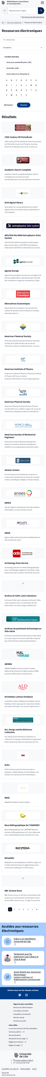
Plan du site (5, 1073)
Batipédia (9, 858)
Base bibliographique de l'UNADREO (22, 825)
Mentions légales (25, 1069)
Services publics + (15, 1032)
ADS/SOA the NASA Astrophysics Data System (23, 236)
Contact (34, 1069)
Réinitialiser (8, 105)
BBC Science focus (13, 890)
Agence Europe (12, 271)
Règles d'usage (15, 1045)
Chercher (23, 105)
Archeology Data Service (16, 563)
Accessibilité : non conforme (10, 1069)
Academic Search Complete (18, 170)
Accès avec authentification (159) (18, 62)
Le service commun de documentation (23, 1028)
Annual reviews (12, 470)
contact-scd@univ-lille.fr (24, 1060)
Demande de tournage (17, 1038)
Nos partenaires (15, 1035)
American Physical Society (17, 402)
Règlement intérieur (16, 1042)
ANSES (8, 503)
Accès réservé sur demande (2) (17, 74)
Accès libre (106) (12, 68)
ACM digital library (14, 202)
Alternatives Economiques (17, 303)
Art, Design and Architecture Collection (18, 731)
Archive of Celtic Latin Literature (20, 595)
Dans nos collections (14, 22)
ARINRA (8, 664)
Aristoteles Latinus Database (19, 696)
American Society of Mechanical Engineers (20, 436)
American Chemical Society (18, 336)
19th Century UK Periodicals (18, 137)
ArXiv (7, 765)
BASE (7, 797)
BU (3, 22)
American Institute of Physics (19, 369)
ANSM (7, 533)
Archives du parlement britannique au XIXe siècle (23, 630)
